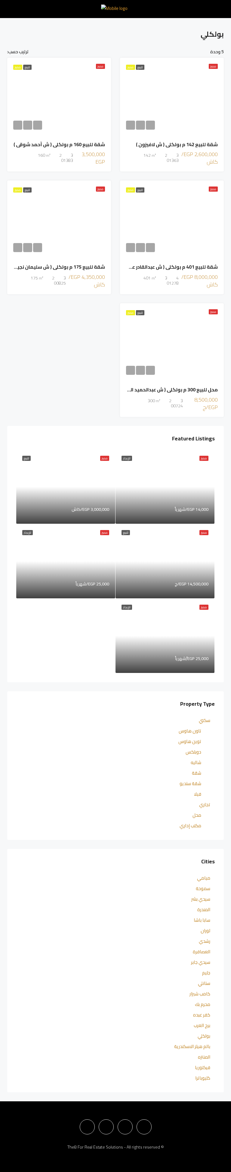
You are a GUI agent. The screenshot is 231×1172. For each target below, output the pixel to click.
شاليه (196, 762)
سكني (204, 720)
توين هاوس (189, 741)
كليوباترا (202, 1078)
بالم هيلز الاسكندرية (192, 1046)
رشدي (204, 941)
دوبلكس (193, 752)
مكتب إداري (190, 825)
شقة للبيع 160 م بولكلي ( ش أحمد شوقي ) (59, 144)
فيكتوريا (202, 1067)
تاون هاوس (190, 730)
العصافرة (201, 951)
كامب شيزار (199, 993)
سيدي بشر (200, 899)
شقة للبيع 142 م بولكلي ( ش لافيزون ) (177, 144)
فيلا (197, 794)
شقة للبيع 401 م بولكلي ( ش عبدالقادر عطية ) (169, 266)
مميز (131, 67)
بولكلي (204, 1036)
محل (196, 815)
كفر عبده (201, 1014)
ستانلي (204, 983)
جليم (206, 972)
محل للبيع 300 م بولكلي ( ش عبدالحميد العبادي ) (166, 389)
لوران (205, 930)
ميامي (203, 878)
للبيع (140, 67)
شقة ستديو (190, 783)
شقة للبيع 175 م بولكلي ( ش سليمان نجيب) (58, 266)
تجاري (204, 804)
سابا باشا (202, 920)
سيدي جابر (200, 962)
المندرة (203, 909)
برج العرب (202, 1025)
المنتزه (204, 1057)
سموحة (203, 888)
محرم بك (202, 1004)
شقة (196, 773)
